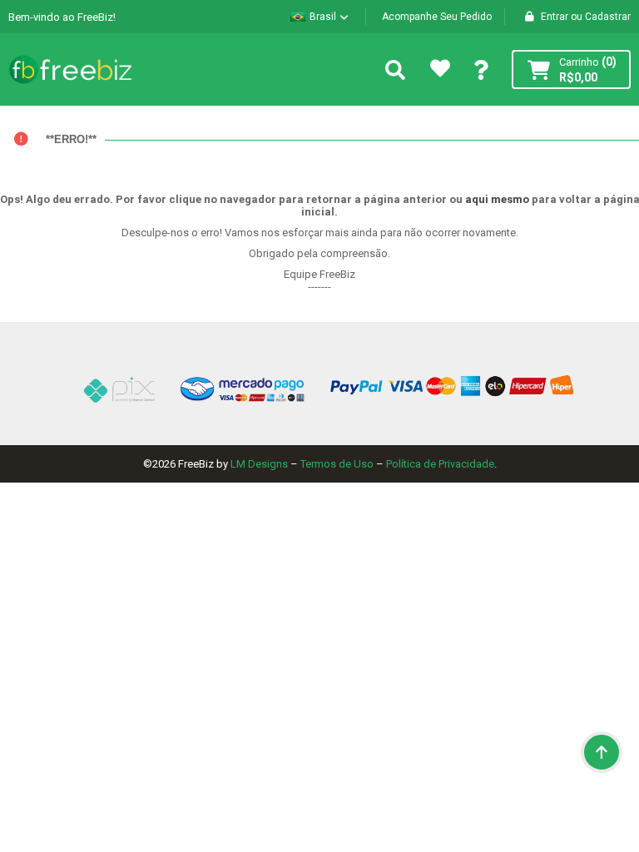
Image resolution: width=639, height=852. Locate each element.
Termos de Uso (337, 464)
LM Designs (259, 464)
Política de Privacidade (440, 464)
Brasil (323, 16)
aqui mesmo (497, 199)
